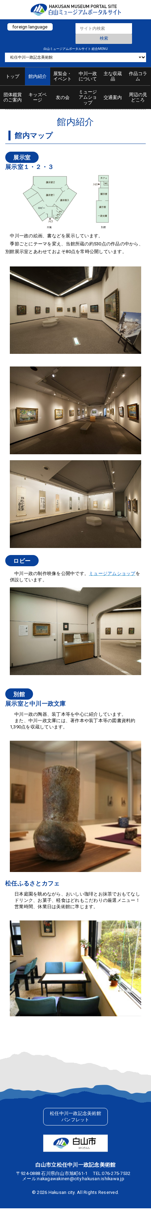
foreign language (29, 26)
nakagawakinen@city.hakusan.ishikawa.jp (80, 1178)
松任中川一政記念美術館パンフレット (75, 1116)
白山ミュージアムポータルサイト (75, 10)
